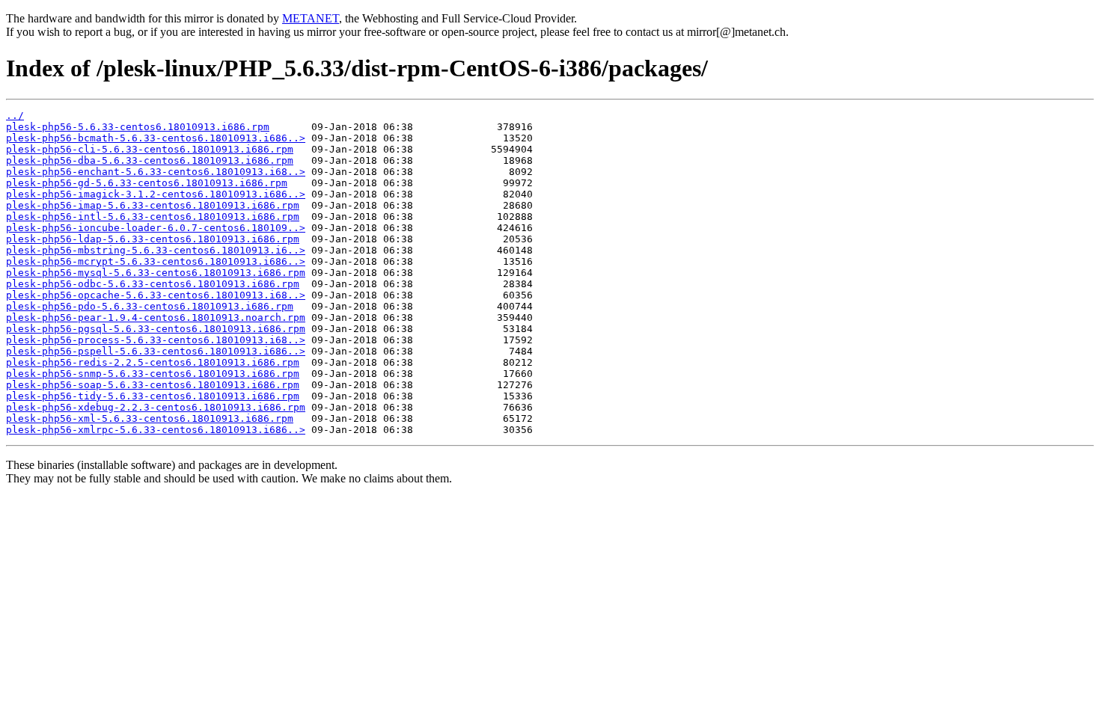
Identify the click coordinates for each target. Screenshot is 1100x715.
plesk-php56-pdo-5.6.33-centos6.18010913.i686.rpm (149, 306)
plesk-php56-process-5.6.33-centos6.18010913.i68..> (155, 340)
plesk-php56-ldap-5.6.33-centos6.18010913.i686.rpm (152, 239)
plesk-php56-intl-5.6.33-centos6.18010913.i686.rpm (152, 216)
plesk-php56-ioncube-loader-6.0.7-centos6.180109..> (155, 227)
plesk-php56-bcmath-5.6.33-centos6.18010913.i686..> (155, 138)
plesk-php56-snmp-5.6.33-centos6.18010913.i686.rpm (152, 373)
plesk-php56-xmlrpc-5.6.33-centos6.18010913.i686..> (155, 429)
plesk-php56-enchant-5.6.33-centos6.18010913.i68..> (155, 171)
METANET (310, 18)
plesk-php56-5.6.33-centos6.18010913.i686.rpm (137, 126)
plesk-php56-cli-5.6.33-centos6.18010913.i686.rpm (149, 149)
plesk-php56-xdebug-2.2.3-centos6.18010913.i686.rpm (155, 407)
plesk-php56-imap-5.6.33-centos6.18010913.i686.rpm (152, 205)
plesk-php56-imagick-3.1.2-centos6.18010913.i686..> (155, 194)
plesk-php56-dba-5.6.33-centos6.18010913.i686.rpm (149, 160)
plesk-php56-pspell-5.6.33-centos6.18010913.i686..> (155, 351)
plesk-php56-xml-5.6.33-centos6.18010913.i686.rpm (149, 418)
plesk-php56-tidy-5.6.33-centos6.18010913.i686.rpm (152, 396)
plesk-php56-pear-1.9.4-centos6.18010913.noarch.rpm (155, 317)
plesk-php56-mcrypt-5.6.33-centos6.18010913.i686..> (155, 261)
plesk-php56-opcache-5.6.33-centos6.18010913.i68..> (155, 295)
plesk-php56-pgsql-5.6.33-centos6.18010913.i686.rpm (155, 328)
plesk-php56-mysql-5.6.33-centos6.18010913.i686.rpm (155, 272)
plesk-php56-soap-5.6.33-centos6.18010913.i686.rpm (152, 384)
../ (15, 115)
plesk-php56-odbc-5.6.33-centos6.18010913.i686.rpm (152, 283)
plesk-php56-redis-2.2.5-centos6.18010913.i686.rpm (152, 362)
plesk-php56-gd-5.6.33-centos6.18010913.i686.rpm (146, 182)
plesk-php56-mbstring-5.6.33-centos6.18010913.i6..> (155, 250)
